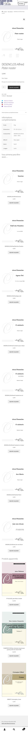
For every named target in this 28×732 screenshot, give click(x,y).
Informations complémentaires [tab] (10, 112)
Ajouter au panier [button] (14, 202)
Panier (21, 728)
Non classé (10, 11)
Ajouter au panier (14, 87)
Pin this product (8, 104)
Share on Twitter (8, 100)
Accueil (5, 11)
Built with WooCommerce (8, 723)
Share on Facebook (9, 102)
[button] (24, 19)
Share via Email (8, 106)
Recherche (14, 729)
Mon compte (4, 729)
